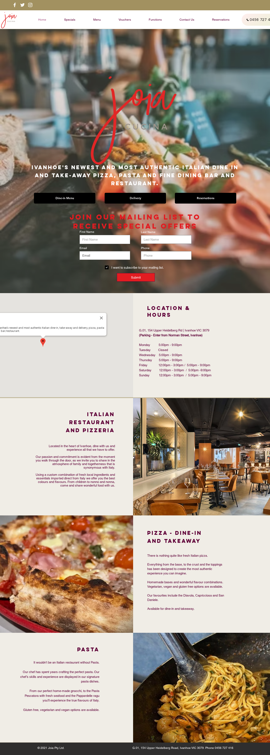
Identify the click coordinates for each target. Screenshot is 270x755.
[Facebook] (15, 5)
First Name (87, 231)
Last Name (148, 232)
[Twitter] (22, 5)
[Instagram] (30, 5)
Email (83, 248)
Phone (145, 248)
